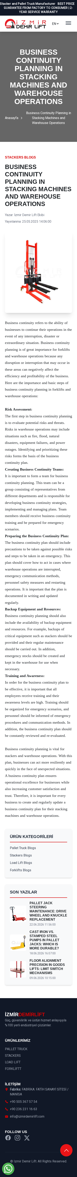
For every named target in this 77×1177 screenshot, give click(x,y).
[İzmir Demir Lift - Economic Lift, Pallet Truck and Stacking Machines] (25, 23)
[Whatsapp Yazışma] (8, 1169)
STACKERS (13, 1056)
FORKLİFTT (13, 1069)
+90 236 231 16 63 (23, 1109)
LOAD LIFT (13, 1062)
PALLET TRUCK (16, 1049)
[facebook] (8, 1138)
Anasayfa (11, 118)
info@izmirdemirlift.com (27, 1116)
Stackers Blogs (20, 157)
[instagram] (17, 1138)
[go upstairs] (66, 1150)
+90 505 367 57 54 (23, 1102)
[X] (27, 1138)
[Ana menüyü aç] (68, 23)
